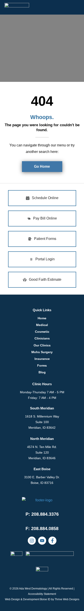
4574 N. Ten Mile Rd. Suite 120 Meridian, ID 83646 (42, 452)
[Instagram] (32, 541)
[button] (42, 528)
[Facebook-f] (52, 541)
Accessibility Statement (42, 594)
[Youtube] (42, 541)
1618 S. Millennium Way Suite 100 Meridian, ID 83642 (42, 422)
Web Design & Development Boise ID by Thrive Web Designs (42, 599)
